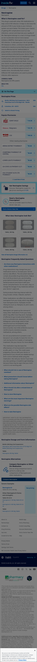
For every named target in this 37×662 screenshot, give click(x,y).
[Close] (35, 650)
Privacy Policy (22, 660)
